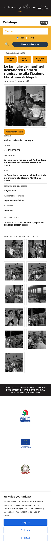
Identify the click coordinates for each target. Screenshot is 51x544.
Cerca (7, 44)
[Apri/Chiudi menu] (39, 7)
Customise (25, 530)
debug (44, 23)
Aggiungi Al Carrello (14, 132)
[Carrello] (46, 7)
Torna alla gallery (40, 59)
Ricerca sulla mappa (30, 44)
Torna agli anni (10, 59)
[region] (25, 518)
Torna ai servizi (25, 59)
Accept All (25, 522)
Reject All (25, 537)
